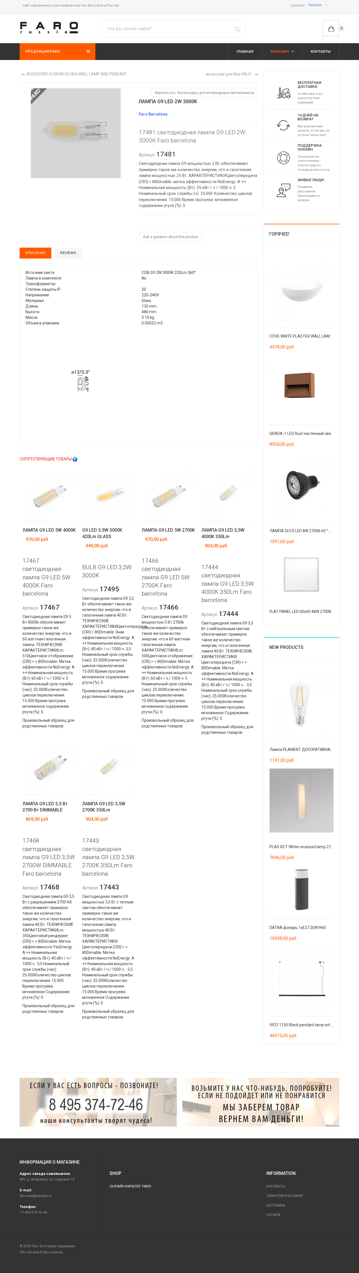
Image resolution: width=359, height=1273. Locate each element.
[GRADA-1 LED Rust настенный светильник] (301, 386)
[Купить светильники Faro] (49, 27)
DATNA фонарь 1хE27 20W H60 (298, 927)
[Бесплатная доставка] (283, 92)
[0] (331, 28)
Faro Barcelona (153, 114)
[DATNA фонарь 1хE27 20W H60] (301, 889)
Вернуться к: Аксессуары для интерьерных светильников (204, 93)
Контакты (275, 1186)
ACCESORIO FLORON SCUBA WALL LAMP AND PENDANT (77, 74)
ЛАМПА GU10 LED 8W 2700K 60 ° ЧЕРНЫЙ (307, 531)
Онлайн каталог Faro (130, 1186)
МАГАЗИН (280, 51)
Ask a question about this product (170, 237)
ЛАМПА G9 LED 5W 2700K (168, 530)
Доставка (275, 1205)
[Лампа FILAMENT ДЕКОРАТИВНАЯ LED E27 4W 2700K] (301, 702)
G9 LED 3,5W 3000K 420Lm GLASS (102, 533)
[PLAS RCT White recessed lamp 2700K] (301, 800)
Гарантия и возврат (284, 1196)
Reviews (68, 253)
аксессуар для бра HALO (228, 74)
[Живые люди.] (283, 190)
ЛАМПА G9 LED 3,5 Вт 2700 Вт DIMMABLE (45, 807)
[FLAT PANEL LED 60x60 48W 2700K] (301, 573)
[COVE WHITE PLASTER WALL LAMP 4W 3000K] (301, 289)
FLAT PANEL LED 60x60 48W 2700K (300, 611)
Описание (35, 253)
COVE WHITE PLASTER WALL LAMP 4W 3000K (310, 336)
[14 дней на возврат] (283, 125)
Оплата (273, 1215)
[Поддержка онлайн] (283, 157)
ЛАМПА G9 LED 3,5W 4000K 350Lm (222, 533)
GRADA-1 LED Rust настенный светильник (308, 433)
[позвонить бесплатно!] (98, 1102)
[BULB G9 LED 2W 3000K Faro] (76, 132)
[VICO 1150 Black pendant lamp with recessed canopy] (301, 978)
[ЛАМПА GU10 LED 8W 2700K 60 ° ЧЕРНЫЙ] (301, 484)
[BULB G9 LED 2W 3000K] (81, 381)
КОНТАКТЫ (321, 51)
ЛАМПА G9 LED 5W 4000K (49, 530)
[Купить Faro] (260, 1102)
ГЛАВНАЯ (245, 51)
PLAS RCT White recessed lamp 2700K (304, 847)
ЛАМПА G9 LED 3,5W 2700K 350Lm (103, 807)
